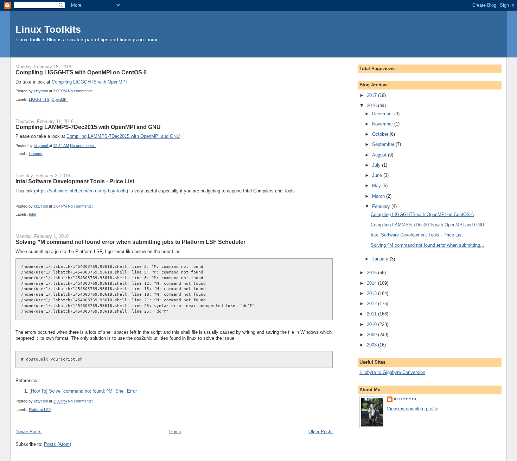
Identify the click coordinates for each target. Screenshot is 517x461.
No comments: (81, 91)
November (383, 124)
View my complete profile (412, 408)
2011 (372, 313)
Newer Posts (28, 431)
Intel (32, 214)
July (377, 165)
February (381, 206)
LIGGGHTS (39, 99)
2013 (372, 293)
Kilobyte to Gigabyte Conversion (392, 372)
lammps (35, 154)
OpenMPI (59, 99)
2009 (372, 334)
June (377, 175)
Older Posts (320, 431)
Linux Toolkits (48, 29)
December (383, 113)
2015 (372, 272)
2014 (372, 283)
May (377, 185)
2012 (372, 303)
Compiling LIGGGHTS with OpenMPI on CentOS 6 (81, 72)
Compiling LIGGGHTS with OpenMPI (89, 82)
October (381, 134)
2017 (372, 95)
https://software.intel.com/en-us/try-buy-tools (81, 190)
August (380, 155)
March (379, 196)
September (384, 144)
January (381, 259)
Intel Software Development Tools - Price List (74, 181)
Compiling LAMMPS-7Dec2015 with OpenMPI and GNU (88, 127)
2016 (372, 105)
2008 (372, 345)
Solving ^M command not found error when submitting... (427, 245)
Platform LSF (40, 409)
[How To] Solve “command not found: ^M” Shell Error (83, 391)
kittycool (405, 399)
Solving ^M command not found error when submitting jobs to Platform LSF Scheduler (130, 242)
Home (175, 431)
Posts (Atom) (57, 444)
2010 (372, 324)
